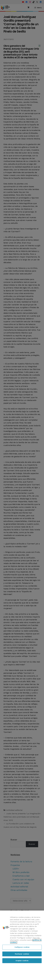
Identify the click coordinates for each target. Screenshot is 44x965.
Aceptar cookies (22, 960)
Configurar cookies (22, 947)
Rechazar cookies (22, 954)
